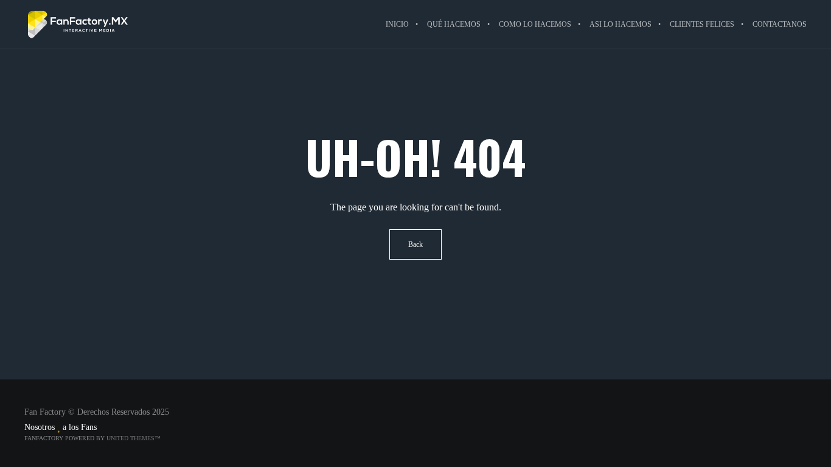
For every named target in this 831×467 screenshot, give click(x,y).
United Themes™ (133, 438)
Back (415, 244)
